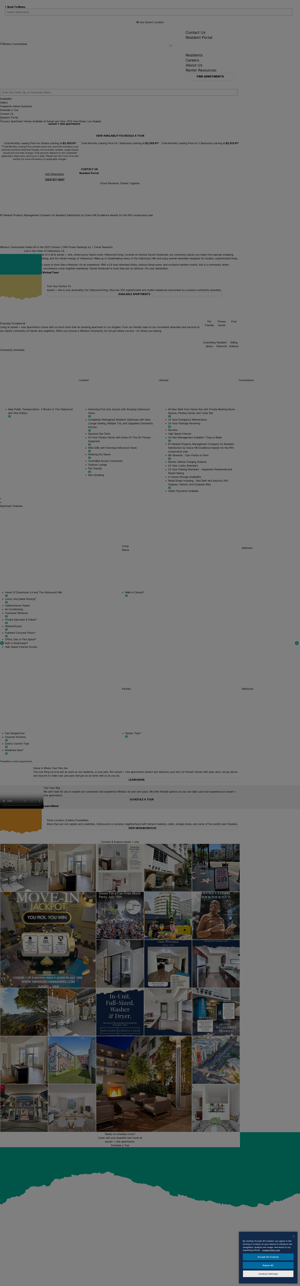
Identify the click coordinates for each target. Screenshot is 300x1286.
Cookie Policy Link (271, 1250)
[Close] (293, 1236)
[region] (268, 1257)
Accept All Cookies (268, 1257)
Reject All (268, 1265)
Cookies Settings (268, 1274)
